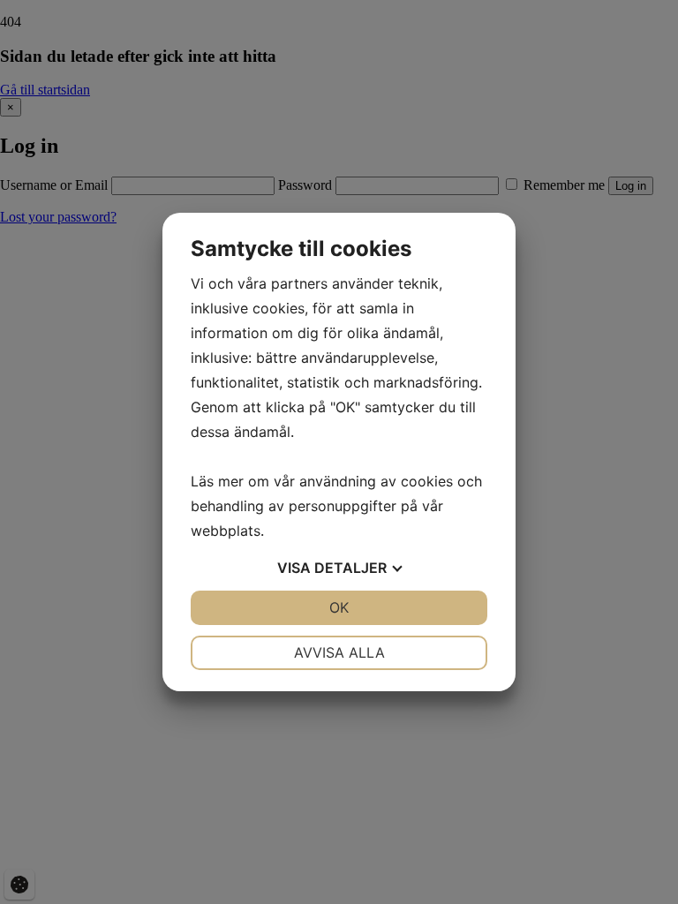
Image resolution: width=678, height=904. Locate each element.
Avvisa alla (339, 652)
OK (339, 607)
